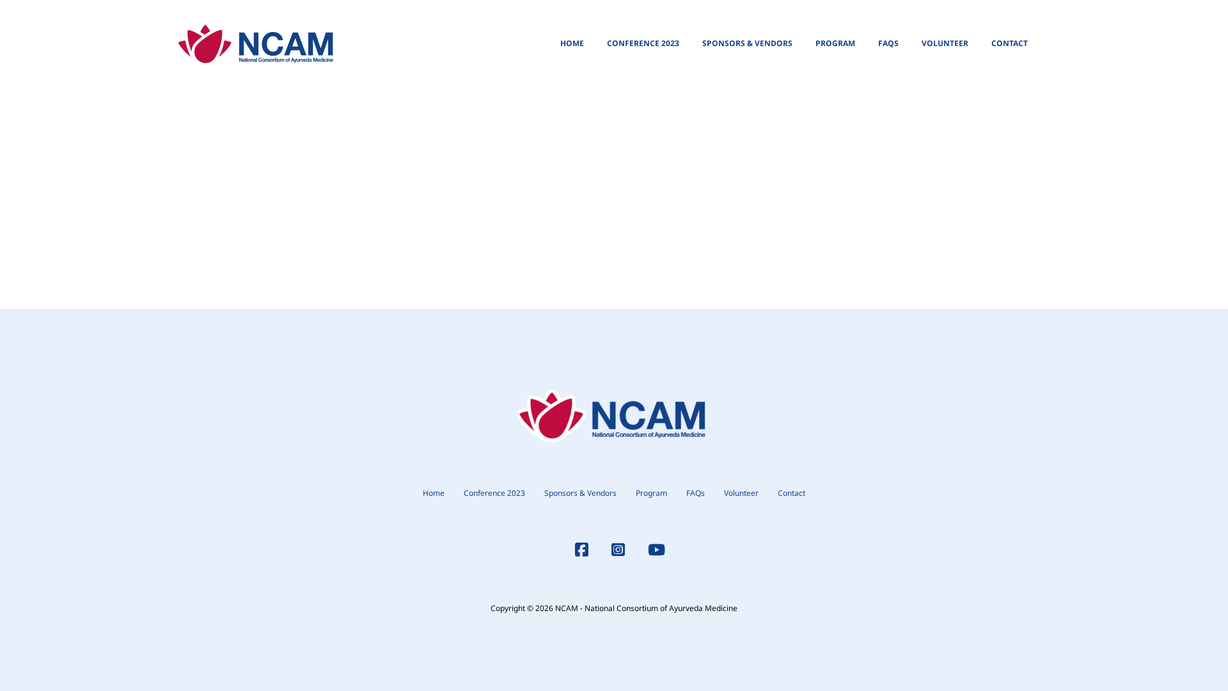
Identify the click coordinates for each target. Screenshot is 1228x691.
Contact (1009, 43)
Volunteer (945, 43)
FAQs (888, 43)
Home (572, 43)
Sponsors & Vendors (747, 43)
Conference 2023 (643, 43)
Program (835, 43)
